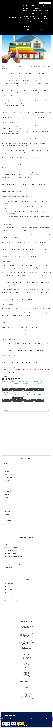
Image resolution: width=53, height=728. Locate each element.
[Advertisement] (26, 434)
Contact (26, 689)
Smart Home (27, 24)
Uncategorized (8, 523)
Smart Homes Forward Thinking (12, 542)
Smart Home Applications (10, 595)
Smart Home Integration (10, 553)
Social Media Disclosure (26, 697)
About (26, 686)
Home (5, 592)
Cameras (26, 11)
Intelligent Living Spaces (10, 544)
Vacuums (40, 29)
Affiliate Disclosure (8, 583)
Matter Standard (8, 567)
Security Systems (43, 21)
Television (37, 26)
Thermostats (28, 29)
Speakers (26, 26)
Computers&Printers (40, 11)
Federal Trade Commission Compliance (26, 692)
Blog (32, 5)
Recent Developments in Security (12, 564)
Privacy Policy (26, 695)
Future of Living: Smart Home (11, 589)
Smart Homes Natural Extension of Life (13, 556)
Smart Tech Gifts (42, 24)
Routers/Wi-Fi (28, 21)
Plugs (46, 18)
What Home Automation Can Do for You (13, 600)
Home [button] (25, 5)
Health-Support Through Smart (11, 562)
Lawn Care (27, 18)
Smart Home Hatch (11, 17)
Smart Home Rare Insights (10, 547)
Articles (41, 5)
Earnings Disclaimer (26, 690)
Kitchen (43, 16)
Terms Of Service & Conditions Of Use (26, 698)
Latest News (7, 491)
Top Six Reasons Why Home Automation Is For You (16, 598)
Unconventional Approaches (11, 550)
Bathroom (27, 8)
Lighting (37, 18)
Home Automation (30, 16)
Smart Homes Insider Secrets (11, 559)
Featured (6, 483)
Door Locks (42, 13)
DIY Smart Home (29, 13)
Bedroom (38, 8)
